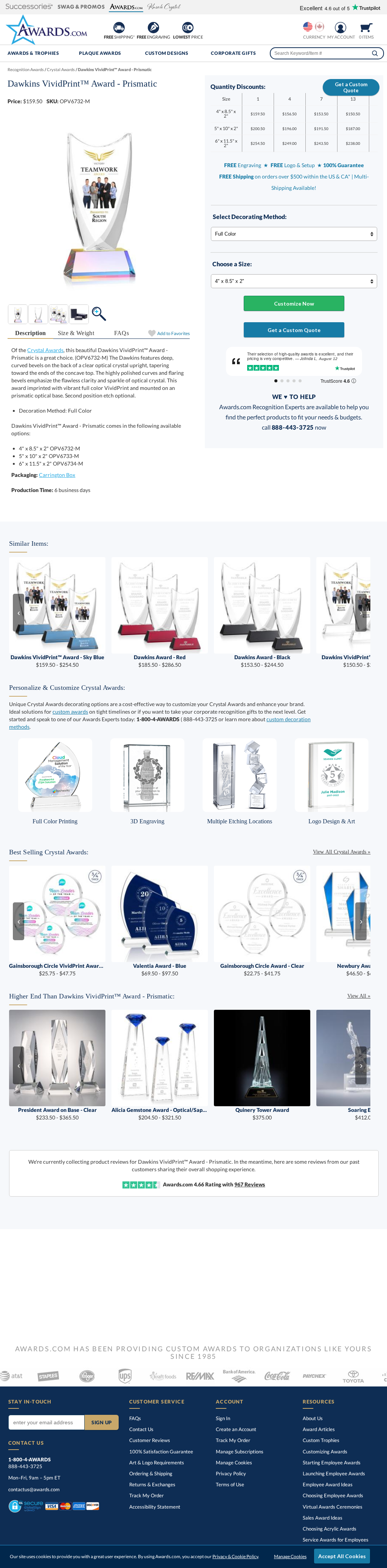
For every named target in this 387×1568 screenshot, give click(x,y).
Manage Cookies (234, 1462)
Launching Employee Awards (334, 1473)
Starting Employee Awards (332, 1462)
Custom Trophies (321, 1440)
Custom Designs (166, 53)
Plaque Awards (100, 53)
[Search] (375, 53)
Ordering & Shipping (150, 1473)
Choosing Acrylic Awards (329, 1529)
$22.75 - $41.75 (262, 970)
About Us (313, 1418)
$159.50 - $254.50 (57, 661)
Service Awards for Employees (335, 1540)
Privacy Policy (231, 1473)
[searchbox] (327, 53)
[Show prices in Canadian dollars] (319, 26)
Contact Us (141, 1429)
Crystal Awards (45, 350)
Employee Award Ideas (328, 1484)
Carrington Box (57, 475)
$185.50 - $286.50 (160, 661)
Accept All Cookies (342, 1556)
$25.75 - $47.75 (57, 970)
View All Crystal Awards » (341, 852)
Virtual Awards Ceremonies (332, 1507)
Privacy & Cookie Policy (235, 1556)
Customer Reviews (149, 1440)
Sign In (223, 1418)
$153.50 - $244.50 (262, 661)
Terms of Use (230, 1484)
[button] (29, 7)
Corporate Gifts (233, 53)
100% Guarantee (161, 1451)
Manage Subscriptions (239, 1451)
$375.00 (262, 1114)
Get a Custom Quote (351, 87)
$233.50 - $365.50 (57, 1114)
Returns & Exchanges (152, 1484)
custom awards (70, 711)
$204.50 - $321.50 (159, 1114)
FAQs (121, 333)
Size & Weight (76, 333)
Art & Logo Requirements (156, 1462)
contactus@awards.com (34, 1489)
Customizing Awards (325, 1451)
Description (30, 333)
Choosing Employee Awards (333, 1495)
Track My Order (146, 1495)
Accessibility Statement (154, 1507)
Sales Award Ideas (322, 1518)
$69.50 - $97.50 (159, 970)
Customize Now (294, 303)
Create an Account (236, 1429)
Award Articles (319, 1429)
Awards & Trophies (33, 53)
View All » (359, 996)
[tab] (30, 333)
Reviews (249, 1184)
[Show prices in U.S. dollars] (308, 26)
